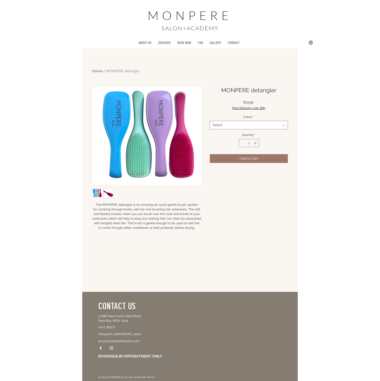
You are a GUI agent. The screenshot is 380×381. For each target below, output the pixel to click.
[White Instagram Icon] (111, 348)
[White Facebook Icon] (100, 348)
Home (97, 71)
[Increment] (255, 143)
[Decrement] (242, 143)
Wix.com (150, 377)
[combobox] (249, 125)
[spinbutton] (249, 143)
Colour (249, 117)
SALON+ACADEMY (190, 28)
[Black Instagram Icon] (310, 42)
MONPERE (190, 15)
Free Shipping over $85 (248, 108)
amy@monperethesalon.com (119, 341)
